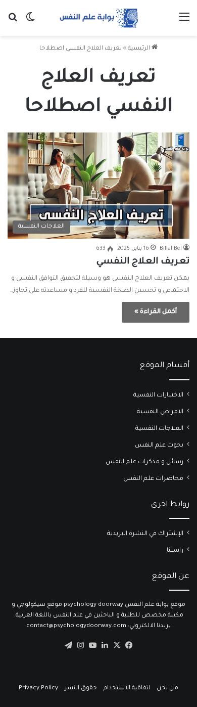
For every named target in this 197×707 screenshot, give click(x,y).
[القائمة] (184, 22)
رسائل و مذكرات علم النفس (144, 462)
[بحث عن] (13, 22)
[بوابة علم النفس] (98, 18)
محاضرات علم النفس (153, 478)
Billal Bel (171, 249)
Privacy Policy (38, 688)
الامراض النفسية (160, 412)
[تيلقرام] (68, 645)
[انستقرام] (80, 645)
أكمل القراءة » (155, 312)
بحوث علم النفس (159, 445)
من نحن (167, 688)
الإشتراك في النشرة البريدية (145, 534)
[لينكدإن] (104, 645)
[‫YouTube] (92, 645)
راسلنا (175, 550)
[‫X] (117, 645)
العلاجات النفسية (159, 428)
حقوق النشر (81, 688)
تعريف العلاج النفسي (142, 262)
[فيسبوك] (129, 645)
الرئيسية (140, 49)
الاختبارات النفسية (158, 395)
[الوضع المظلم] (30, 22)
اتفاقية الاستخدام (127, 688)
